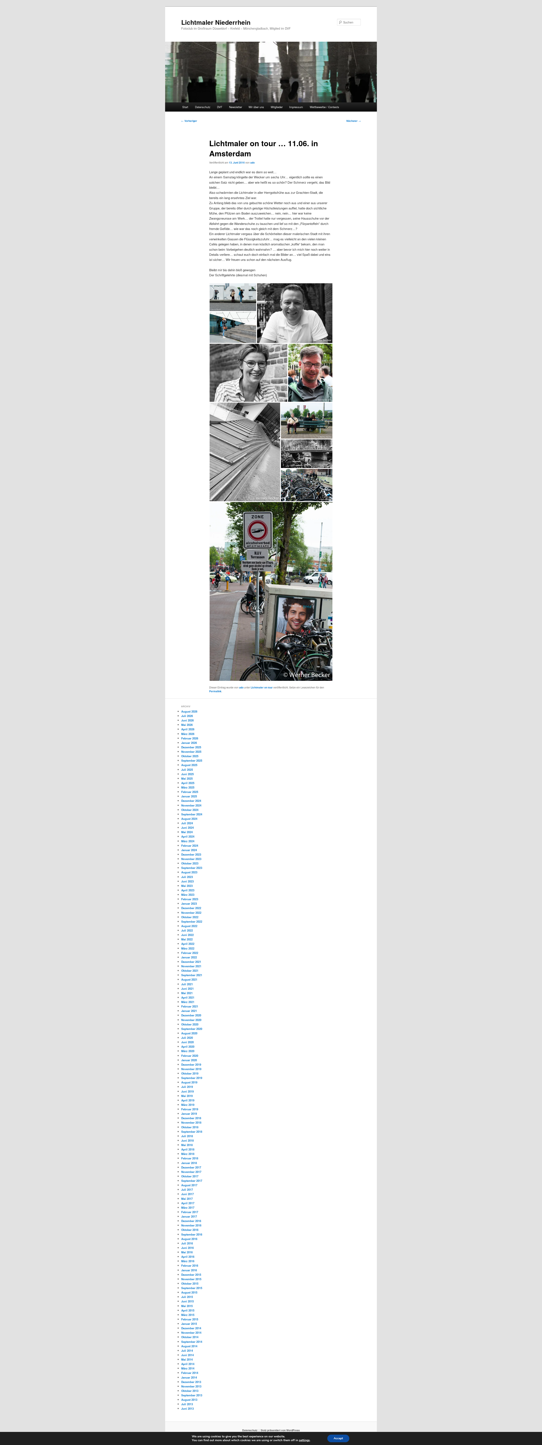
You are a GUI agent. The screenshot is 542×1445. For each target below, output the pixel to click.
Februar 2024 (189, 846)
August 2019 (189, 1082)
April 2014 (187, 1364)
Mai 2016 (187, 1252)
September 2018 (191, 1132)
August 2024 (189, 819)
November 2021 (191, 966)
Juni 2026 (187, 720)
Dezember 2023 (191, 854)
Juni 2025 (187, 774)
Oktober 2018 (189, 1127)
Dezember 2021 (191, 962)
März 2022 (187, 948)
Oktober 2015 (189, 1283)
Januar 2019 (189, 1114)
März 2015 (187, 1315)
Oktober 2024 (189, 810)
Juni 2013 (187, 1408)
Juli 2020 (187, 1038)
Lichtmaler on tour (262, 687)
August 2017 (189, 1185)
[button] (233, 297)
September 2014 (191, 1342)
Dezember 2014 (191, 1328)
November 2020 (191, 1020)
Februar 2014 (189, 1373)
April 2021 (187, 997)
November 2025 (191, 752)
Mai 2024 (187, 832)
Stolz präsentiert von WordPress (280, 1430)
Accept (338, 1438)
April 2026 (187, 729)
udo (252, 162)
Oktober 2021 (189, 971)
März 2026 (187, 734)
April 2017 (187, 1203)
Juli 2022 (187, 930)
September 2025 (191, 760)
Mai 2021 (187, 993)
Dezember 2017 (191, 1167)
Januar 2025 (189, 796)
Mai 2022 (187, 939)
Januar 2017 (189, 1216)
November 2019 (191, 1069)
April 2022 (187, 944)
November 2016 (191, 1225)
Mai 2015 (187, 1306)
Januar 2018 (189, 1163)
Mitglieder (277, 107)
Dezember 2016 (191, 1221)
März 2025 (187, 787)
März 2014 (187, 1368)
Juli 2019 (187, 1087)
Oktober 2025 (189, 756)
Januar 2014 (189, 1377)
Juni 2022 (187, 935)
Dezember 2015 (191, 1275)
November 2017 (191, 1172)
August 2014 (189, 1346)
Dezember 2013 (191, 1382)
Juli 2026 (187, 716)
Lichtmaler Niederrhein (215, 22)
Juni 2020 (187, 1042)
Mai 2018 (187, 1145)
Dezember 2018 (191, 1118)
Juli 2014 (187, 1351)
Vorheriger (189, 121)
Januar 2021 (189, 1011)
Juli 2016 (187, 1243)
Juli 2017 (187, 1190)
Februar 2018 (189, 1158)
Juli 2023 (187, 877)
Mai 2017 (187, 1199)
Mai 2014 (187, 1359)
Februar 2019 (189, 1109)
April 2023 (187, 890)
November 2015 (191, 1279)
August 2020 (189, 1033)
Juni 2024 (187, 828)
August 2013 (189, 1400)
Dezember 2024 (191, 801)
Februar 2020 (189, 1056)
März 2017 (187, 1208)
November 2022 (191, 913)
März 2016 (187, 1261)
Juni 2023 (187, 881)
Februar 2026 (189, 738)
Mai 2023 (187, 886)
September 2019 (191, 1078)
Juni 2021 (187, 989)
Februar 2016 (189, 1265)
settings (304, 1440)
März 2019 (187, 1105)
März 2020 (187, 1051)
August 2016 (189, 1239)
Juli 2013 (187, 1404)
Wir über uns (256, 107)
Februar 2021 (189, 1006)
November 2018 (191, 1122)
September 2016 (191, 1234)
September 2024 (191, 814)
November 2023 (191, 859)
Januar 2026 (189, 743)
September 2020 (191, 1029)
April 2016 (187, 1257)
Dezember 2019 (191, 1064)
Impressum (296, 107)
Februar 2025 (189, 792)
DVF (219, 107)
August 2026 (189, 711)
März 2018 (187, 1154)
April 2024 (187, 836)
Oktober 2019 (189, 1073)
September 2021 (191, 975)
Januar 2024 (189, 850)
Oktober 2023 (189, 863)
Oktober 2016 (189, 1230)
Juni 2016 (187, 1248)
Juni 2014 (187, 1355)
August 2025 (189, 765)
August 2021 (189, 979)
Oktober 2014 (189, 1337)
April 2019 (187, 1100)
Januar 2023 (189, 903)
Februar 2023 (189, 899)
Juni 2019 (187, 1091)
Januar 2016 (189, 1270)
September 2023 (191, 868)
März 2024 (187, 841)
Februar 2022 (189, 953)
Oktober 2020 (189, 1024)
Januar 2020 (189, 1060)
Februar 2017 (189, 1212)
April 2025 (187, 783)
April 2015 (187, 1310)
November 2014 (191, 1333)
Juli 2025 (187, 770)
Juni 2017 (187, 1194)
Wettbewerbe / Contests (324, 107)
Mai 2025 (187, 778)
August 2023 (189, 872)
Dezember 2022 (191, 908)
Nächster (353, 121)
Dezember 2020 (191, 1015)
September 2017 (191, 1181)
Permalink (215, 691)
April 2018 (187, 1149)
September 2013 (191, 1395)
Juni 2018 (187, 1140)
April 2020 (187, 1047)
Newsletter (235, 107)
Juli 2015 (187, 1297)
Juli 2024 (187, 823)
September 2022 (191, 921)
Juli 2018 (187, 1136)
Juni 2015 (187, 1301)
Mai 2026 (187, 725)
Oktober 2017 (189, 1176)
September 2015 (191, 1288)
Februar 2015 (189, 1319)
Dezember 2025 (191, 747)
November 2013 (191, 1386)
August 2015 (189, 1292)
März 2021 (187, 1002)
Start (185, 107)
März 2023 (187, 895)
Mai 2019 (187, 1096)
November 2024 (191, 805)
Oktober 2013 (189, 1391)
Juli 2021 (187, 984)
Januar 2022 (189, 957)
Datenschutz (202, 107)
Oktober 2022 (189, 917)
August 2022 (189, 926)
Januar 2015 (189, 1324)
